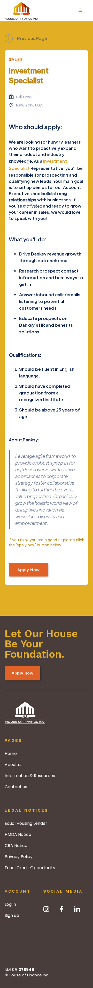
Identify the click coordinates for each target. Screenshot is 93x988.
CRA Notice (16, 846)
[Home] (25, 719)
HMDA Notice (18, 834)
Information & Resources (30, 776)
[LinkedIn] (77, 909)
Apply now (22, 673)
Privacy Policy (19, 857)
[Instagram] (46, 909)
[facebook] (62, 909)
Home (11, 753)
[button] (80, 10)
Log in (10, 904)
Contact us (16, 787)
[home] (21, 10)
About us (13, 765)
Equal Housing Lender (26, 823)
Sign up (12, 915)
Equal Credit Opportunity (30, 868)
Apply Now (28, 569)
